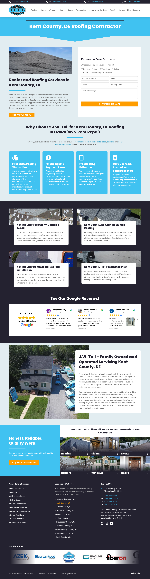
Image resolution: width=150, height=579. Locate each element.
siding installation (99, 142)
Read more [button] (55, 329)
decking (110, 142)
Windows (106, 69)
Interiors (109, 72)
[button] (137, 319)
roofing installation (83, 142)
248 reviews (31, 321)
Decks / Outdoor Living (92, 72)
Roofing (86, 69)
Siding (116, 69)
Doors (96, 69)
